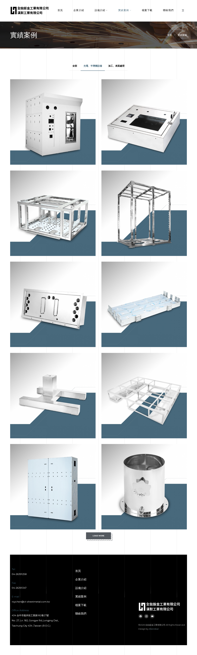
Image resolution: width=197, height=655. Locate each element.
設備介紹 (100, 10)
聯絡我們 (168, 10)
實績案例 (123, 10)
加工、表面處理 (116, 65)
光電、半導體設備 (93, 65)
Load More (98, 536)
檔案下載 (147, 10)
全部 (74, 65)
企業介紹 (78, 10)
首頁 (60, 10)
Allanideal (154, 629)
